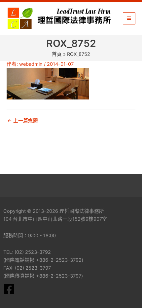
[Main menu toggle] (129, 18)
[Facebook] (9, 289)
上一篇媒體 (22, 120)
